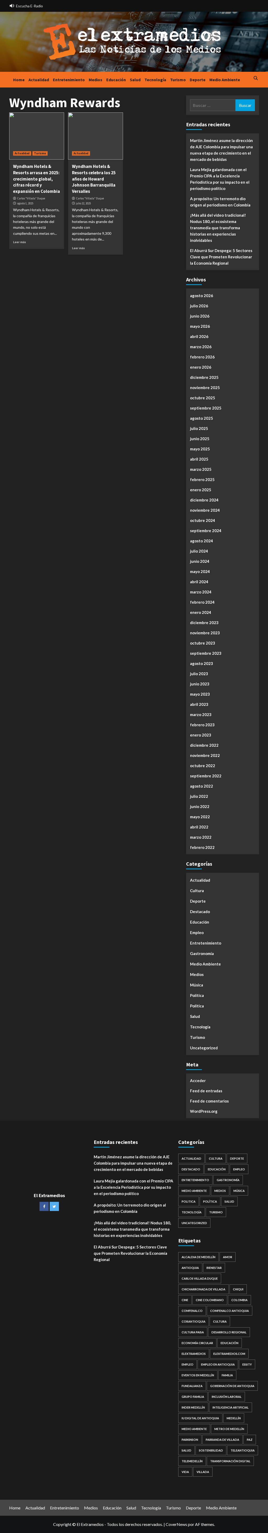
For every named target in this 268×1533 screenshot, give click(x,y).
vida (185, 1472)
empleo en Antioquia (218, 1364)
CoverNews (176, 1524)
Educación (116, 79)
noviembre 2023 (205, 632)
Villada (203, 1472)
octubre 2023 (202, 643)
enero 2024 (200, 612)
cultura (220, 1321)
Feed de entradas (206, 1090)
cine (185, 1300)
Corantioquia (193, 1321)
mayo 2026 (200, 326)
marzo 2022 (200, 837)
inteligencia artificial (231, 1407)
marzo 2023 (200, 714)
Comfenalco (192, 1310)
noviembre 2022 (205, 755)
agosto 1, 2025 (25, 203)
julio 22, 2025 (83, 203)
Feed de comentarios (209, 1101)
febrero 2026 (202, 356)
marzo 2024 (200, 592)
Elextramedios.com (229, 1353)
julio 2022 (199, 796)
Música (196, 985)
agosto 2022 (201, 786)
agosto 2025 (201, 418)
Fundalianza (192, 1386)
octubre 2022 (202, 765)
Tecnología (155, 79)
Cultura (197, 890)
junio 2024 (199, 561)
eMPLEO (187, 1364)
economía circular (197, 1343)
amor (227, 1257)
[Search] (256, 78)
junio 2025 (199, 438)
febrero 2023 (202, 724)
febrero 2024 (202, 602)
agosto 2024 (201, 540)
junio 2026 (199, 316)
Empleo (197, 932)
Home (19, 79)
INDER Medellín (193, 1407)
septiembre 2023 (205, 653)
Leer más (19, 242)
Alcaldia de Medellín (198, 1257)
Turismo (178, 79)
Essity (247, 1364)
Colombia (239, 1300)
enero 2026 (200, 367)
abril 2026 (199, 336)
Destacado (200, 911)
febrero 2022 (202, 847)
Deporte (197, 79)
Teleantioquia (243, 1450)
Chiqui (238, 1289)
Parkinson (190, 1439)
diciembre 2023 (204, 622)
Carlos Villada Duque (200, 1278)
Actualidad (39, 79)
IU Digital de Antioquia (200, 1418)
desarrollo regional (229, 1332)
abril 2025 (199, 459)
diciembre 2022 (204, 745)
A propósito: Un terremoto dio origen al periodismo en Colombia (220, 201)
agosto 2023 (201, 663)
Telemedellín (192, 1461)
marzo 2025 (200, 469)
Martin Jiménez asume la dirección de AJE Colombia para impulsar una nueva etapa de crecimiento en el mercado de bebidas (221, 150)
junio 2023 (199, 683)
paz (250, 1439)
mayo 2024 (200, 571)
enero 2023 (200, 735)
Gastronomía (202, 953)
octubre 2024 (202, 520)
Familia (227, 1375)
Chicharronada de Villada (203, 1289)
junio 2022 (199, 806)
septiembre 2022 (205, 775)
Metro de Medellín (229, 1429)
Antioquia (190, 1267)
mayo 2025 (200, 448)
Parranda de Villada (222, 1439)
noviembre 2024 (205, 510)
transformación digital (230, 1461)
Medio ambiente (194, 1429)
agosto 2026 (201, 295)
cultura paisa (193, 1332)
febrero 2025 (202, 479)
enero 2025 (200, 489)
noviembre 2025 (205, 387)
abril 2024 (199, 581)
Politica (197, 1005)
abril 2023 (199, 704)
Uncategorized (204, 1047)
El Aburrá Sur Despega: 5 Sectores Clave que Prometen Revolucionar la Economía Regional (221, 256)
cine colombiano (210, 1300)
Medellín (234, 1418)
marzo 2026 (200, 346)
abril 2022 (199, 827)
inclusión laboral (227, 1396)
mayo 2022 (200, 816)
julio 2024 (199, 551)
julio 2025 (199, 428)
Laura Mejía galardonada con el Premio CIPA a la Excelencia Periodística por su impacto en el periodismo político (219, 179)
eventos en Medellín (198, 1375)
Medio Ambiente (224, 79)
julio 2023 (199, 673)
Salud (135, 79)
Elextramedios (194, 1353)
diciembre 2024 (204, 500)
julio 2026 (199, 305)
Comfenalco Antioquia (229, 1310)
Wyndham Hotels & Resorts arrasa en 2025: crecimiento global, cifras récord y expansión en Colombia (36, 178)
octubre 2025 (202, 397)
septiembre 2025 (205, 408)
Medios (95, 79)
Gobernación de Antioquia (232, 1386)
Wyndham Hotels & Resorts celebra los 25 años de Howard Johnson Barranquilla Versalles (94, 178)
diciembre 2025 (204, 377)
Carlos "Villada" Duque (31, 198)
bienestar (214, 1267)
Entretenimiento (69, 79)
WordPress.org (203, 1111)
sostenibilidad (211, 1450)
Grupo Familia (193, 1396)
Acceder (198, 1080)
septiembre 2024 (205, 530)
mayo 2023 (200, 694)
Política (197, 995)
